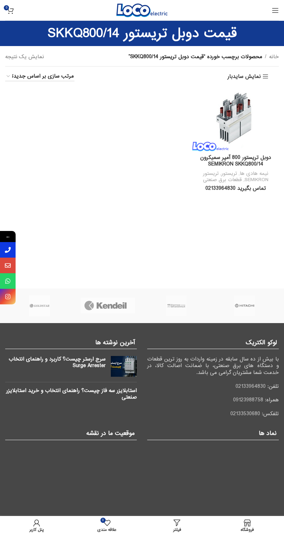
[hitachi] (245, 305)
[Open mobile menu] (275, 10)
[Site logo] (142, 10)
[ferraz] (176, 305)
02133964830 (251, 386)
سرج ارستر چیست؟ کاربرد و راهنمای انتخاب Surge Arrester (57, 362)
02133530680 (245, 414)
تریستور (229, 173)
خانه (274, 57)
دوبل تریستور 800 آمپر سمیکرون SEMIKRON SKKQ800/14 (235, 161)
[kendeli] (108, 305)
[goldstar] (39, 305)
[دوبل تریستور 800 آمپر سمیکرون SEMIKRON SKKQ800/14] (235, 119)
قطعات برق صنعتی (222, 180)
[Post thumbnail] (124, 366)
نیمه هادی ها (254, 173)
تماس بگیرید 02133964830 (235, 188)
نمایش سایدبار (244, 77)
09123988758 (248, 400)
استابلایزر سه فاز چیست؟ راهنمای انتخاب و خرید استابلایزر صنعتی (71, 394)
